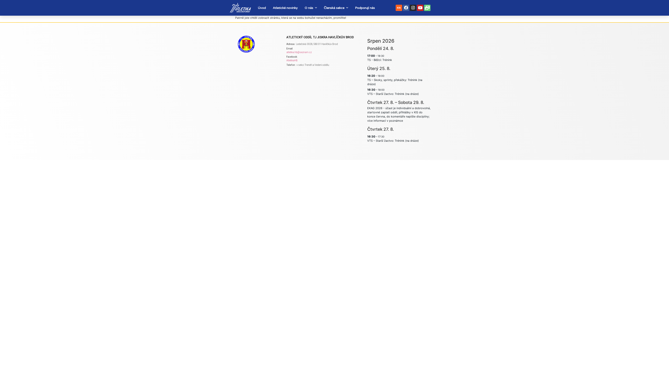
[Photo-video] (427, 8)
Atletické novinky (285, 8)
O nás (309, 8)
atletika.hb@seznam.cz (299, 52)
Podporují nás (365, 8)
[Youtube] (420, 8)
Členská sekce (334, 8)
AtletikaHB (292, 60)
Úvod (262, 8)
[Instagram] (413, 8)
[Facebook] (406, 8)
